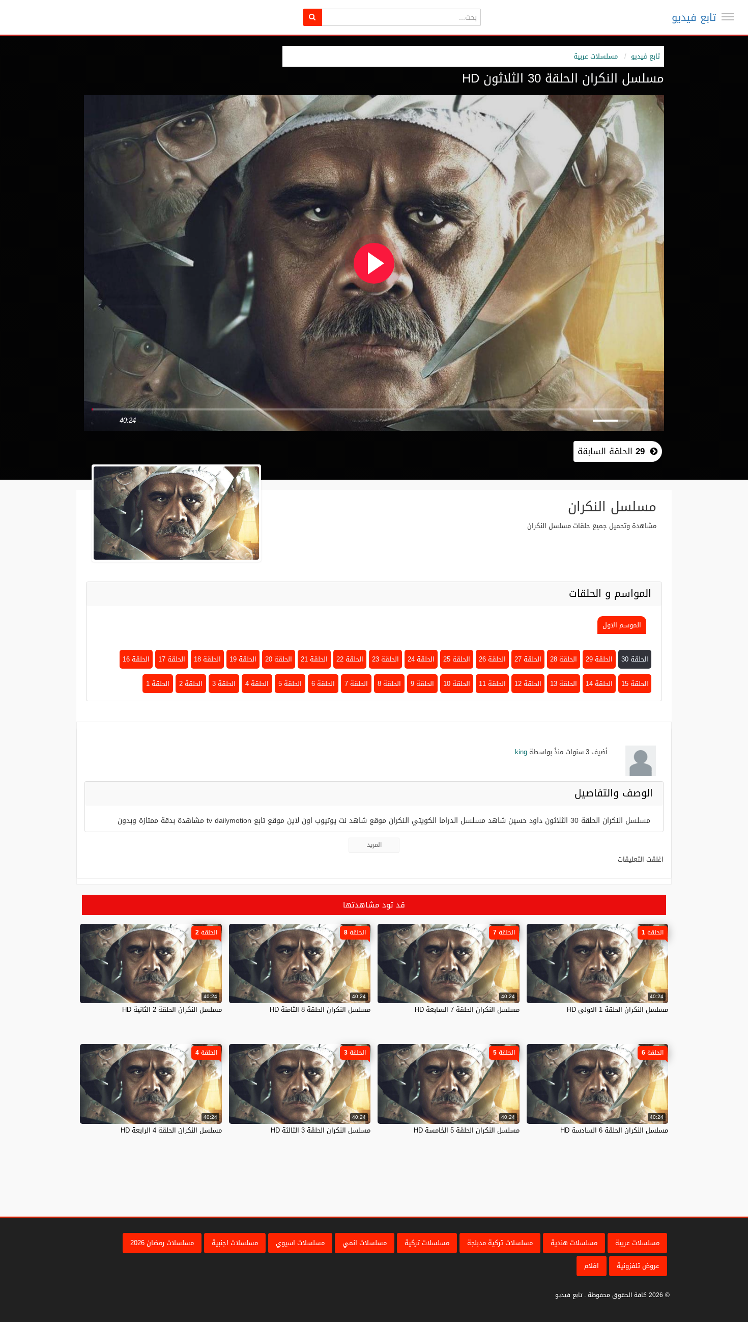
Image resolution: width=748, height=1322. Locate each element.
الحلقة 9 (422, 683)
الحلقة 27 (527, 659)
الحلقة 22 (349, 659)
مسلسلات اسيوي (300, 1242)
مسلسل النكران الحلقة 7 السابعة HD (467, 1009)
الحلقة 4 (257, 683)
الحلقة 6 (323, 683)
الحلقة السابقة (611, 451)
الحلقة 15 (634, 683)
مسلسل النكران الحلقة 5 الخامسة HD (467, 1130)
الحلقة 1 (157, 683)
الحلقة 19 (242, 659)
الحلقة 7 (356, 683)
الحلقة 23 (385, 659)
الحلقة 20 (278, 659)
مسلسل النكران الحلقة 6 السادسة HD (614, 1130)
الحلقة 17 (171, 659)
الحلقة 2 (191, 683)
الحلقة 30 (634, 659)
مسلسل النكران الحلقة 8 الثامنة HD (320, 1009)
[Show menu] (727, 16)
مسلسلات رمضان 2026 (162, 1242)
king (521, 752)
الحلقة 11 (492, 683)
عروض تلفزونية (638, 1265)
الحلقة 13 (563, 683)
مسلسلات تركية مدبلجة (500, 1242)
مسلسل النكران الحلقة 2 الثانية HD (172, 1009)
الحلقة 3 (224, 683)
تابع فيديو (694, 17)
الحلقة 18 (207, 659)
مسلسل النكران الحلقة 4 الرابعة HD (171, 1130)
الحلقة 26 (492, 659)
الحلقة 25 (456, 659)
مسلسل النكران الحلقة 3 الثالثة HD (320, 1130)
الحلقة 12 (527, 683)
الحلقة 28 (563, 659)
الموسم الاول (621, 625)
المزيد (374, 844)
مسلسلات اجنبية (235, 1242)
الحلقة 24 (421, 659)
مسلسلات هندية (574, 1242)
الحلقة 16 (136, 659)
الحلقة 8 (389, 683)
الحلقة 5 (290, 683)
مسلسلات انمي (364, 1242)
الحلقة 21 (314, 659)
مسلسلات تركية (427, 1242)
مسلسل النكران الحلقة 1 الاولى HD (617, 1009)
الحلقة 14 (599, 683)
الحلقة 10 (456, 683)
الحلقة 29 (599, 659)
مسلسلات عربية (595, 56)
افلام (591, 1265)
